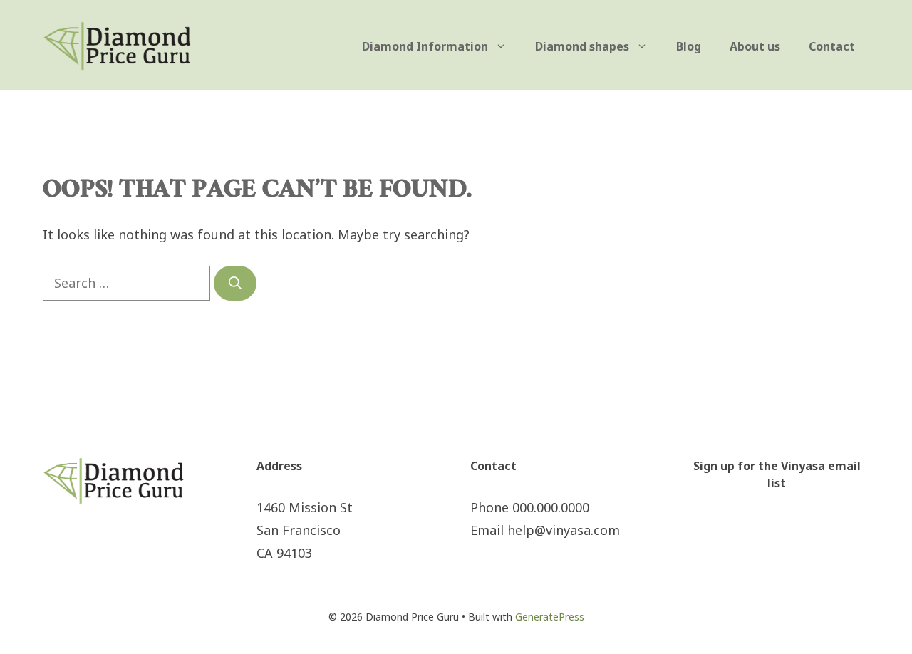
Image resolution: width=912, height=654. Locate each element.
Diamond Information (425, 46)
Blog (688, 46)
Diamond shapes (582, 46)
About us (755, 46)
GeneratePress (549, 616)
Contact (832, 46)
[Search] (235, 283)
